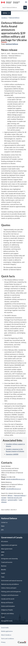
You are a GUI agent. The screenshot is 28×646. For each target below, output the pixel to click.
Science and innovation (8, 606)
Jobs (2, 530)
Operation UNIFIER (12, 454)
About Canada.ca (6, 635)
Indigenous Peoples (7, 610)
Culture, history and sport (8, 588)
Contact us (4, 522)
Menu (5, 13)
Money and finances (7, 602)
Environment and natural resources (11, 580)
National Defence (14, 18)
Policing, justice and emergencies (11, 591)
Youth (3, 617)
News (2, 526)
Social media (5, 627)
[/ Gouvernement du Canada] (10, 2)
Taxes (2, 577)
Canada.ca (4, 18)
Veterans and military (7, 613)
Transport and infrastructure (9, 595)
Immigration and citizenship (9, 558)
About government (6, 549)
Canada (3, 498)
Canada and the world (7, 599)
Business (3, 566)
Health (3, 573)
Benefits (3, 569)
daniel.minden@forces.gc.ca (15, 479)
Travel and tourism (6, 562)
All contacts (4, 541)
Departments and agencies (9, 545)
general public (12, 500)
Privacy (3, 642)
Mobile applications (7, 631)
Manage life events (6, 621)
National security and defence (10, 584)
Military (10, 495)
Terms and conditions (7, 638)
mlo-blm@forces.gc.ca (13, 489)
